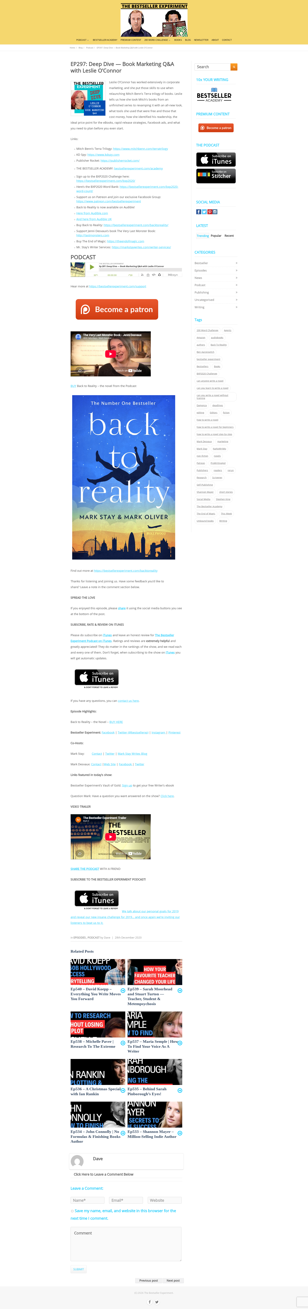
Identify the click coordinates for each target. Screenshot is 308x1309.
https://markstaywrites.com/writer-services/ (141, 247)
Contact (97, 754)
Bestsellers (202, 366)
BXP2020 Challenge (207, 373)
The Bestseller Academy (209, 506)
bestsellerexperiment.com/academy (138, 168)
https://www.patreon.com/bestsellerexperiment (108, 201)
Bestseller (201, 263)
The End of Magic (206, 513)
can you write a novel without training (212, 397)
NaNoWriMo (219, 448)
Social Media (203, 499)
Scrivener (217, 477)
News (198, 278)
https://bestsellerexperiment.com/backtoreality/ (136, 225)
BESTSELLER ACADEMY (105, 40)
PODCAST (81, 40)
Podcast (94, 937)
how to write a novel (207, 419)
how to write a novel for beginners (215, 427)
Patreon (201, 463)
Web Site (110, 764)
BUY (73, 386)
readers (218, 470)
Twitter (110, 754)
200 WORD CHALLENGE (156, 40)
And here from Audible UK (94, 219)
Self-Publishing (205, 484)
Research (202, 477)
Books (217, 366)
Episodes (79, 937)
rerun (231, 470)
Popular (216, 236)
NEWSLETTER (201, 40)
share (122, 608)
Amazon (201, 337)
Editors (213, 412)
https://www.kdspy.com (103, 155)
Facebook (108, 732)
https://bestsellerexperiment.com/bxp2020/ (105, 181)
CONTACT (227, 40)
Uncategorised (204, 300)
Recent (229, 236)
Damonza (202, 405)
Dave (107, 937)
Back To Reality (219, 344)
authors (201, 344)
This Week (226, 513)
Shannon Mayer (205, 492)
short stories (226, 492)
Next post (173, 1280)
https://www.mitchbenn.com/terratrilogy (140, 149)
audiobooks (217, 337)
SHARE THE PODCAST (85, 869)
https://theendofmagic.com (125, 241)
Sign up (127, 785)
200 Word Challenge (207, 330)
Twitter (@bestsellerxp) (133, 732)
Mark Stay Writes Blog (132, 754)
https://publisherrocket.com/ (120, 160)
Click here (167, 796)
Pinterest (174, 732)
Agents (227, 330)
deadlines (217, 405)
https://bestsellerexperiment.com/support (117, 286)
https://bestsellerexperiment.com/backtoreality (126, 571)
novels (217, 456)
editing (200, 412)
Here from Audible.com (92, 213)
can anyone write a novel (210, 380)
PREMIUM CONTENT (131, 40)
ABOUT (215, 40)
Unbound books (205, 520)
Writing (199, 307)
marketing (222, 441)
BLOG (188, 40)
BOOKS (178, 40)
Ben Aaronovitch (205, 352)
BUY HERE (116, 722)
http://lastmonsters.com (92, 235)
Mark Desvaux (204, 441)
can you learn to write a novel (212, 388)
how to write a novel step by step (214, 434)
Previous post (148, 1280)
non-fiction (202, 456)
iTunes (107, 635)
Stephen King (223, 499)
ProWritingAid (218, 463)
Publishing (202, 292)
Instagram (159, 732)
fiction (226, 412)
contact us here (128, 701)
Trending (203, 236)
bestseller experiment (208, 359)
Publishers (202, 470)
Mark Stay (202, 448)
